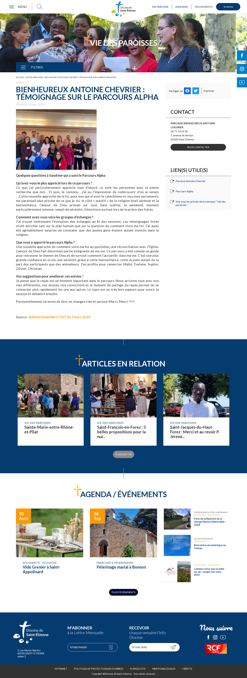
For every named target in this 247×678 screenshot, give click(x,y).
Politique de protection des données (98, 668)
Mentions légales (163, 668)
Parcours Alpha (184, 191)
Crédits (187, 668)
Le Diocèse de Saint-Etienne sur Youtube (223, 637)
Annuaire (181, 6)
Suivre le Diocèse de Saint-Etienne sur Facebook (242, 55)
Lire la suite (51, 410)
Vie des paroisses (34, 77)
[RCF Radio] (216, 649)
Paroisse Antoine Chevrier (190, 181)
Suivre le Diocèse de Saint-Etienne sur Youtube (242, 82)
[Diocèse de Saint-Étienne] (123, 9)
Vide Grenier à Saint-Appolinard (49, 545)
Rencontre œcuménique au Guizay (197, 545)
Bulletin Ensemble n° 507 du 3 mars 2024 (60, 317)
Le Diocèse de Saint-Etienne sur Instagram (215, 637)
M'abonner (78, 647)
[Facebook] (187, 90)
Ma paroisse (160, 6)
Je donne (228, 6)
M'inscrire (139, 647)
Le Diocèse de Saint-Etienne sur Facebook (208, 637)
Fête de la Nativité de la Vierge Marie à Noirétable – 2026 (197, 519)
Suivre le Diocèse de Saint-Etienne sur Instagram (242, 69)
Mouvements (204, 6)
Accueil (20, 77)
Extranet (61, 668)
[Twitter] (195, 90)
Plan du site (138, 668)
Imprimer (208, 90)
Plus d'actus (123, 454)
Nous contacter (198, 147)
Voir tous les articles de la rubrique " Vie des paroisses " (201, 203)
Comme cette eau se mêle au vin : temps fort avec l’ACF (197, 571)
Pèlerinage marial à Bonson (123, 545)
